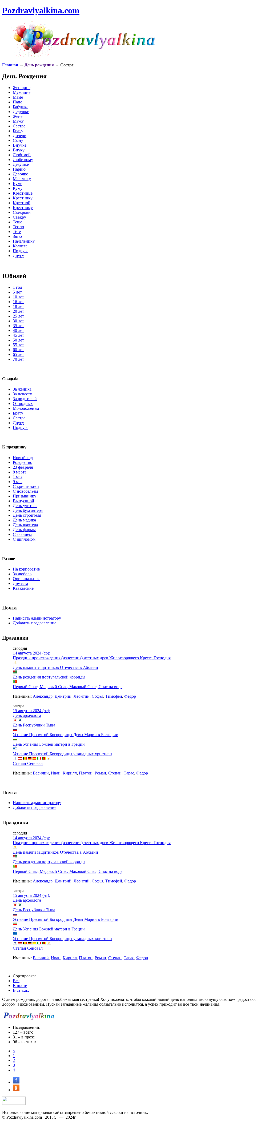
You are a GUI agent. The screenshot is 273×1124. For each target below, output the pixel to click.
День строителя (27, 515)
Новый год (23, 457)
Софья (97, 696)
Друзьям (20, 583)
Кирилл (70, 773)
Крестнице (23, 193)
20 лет (18, 311)
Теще (17, 222)
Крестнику (23, 198)
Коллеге (20, 246)
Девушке (21, 164)
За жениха (22, 389)
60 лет (18, 349)
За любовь (22, 574)
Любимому (23, 159)
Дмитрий (63, 696)
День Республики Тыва (34, 725)
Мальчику (22, 178)
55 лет (18, 345)
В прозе (20, 985)
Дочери (19, 135)
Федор (130, 696)
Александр (43, 696)
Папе (17, 102)
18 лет (18, 306)
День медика (24, 520)
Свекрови (22, 212)
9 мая (17, 481)
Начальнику (24, 241)
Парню (19, 169)
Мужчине (21, 92)
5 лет (17, 292)
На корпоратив (26, 569)
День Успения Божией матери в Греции (49, 744)
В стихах (21, 990)
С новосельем (25, 491)
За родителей (25, 398)
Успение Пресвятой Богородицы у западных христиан (62, 754)
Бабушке (20, 107)
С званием (22, 534)
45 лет (18, 335)
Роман (100, 773)
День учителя (25, 505)
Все (16, 980)
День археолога (27, 715)
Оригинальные (26, 578)
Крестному (23, 207)
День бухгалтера (28, 510)
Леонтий (82, 696)
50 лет (18, 340)
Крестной (21, 202)
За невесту (22, 394)
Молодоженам (26, 408)
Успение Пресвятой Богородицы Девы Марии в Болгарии (65, 734)
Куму (17, 188)
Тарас (129, 773)
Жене (17, 116)
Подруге (20, 250)
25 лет (18, 316)
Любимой (22, 154)
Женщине (21, 87)
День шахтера (25, 525)
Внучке (19, 145)
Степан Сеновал (28, 763)
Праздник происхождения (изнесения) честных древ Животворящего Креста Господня (92, 658)
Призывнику (24, 496)
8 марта (19, 472)
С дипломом (24, 539)
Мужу (18, 121)
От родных (23, 403)
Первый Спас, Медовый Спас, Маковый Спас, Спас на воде (67, 686)
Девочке (20, 174)
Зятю (17, 236)
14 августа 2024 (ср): (31, 653)
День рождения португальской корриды (49, 677)
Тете (17, 231)
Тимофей (113, 696)
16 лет (18, 301)
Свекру (19, 217)
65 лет (18, 354)
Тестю (18, 226)
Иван (56, 773)
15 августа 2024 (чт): (31, 710)
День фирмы (24, 529)
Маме (18, 97)
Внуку (19, 150)
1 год (17, 287)
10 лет (18, 297)
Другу (18, 255)
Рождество (22, 462)
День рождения (39, 65)
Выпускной (23, 501)
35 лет (18, 325)
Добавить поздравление (34, 623)
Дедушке (21, 111)
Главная (10, 65)
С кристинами (26, 486)
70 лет (18, 359)
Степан (115, 773)
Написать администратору (37, 618)
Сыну (18, 140)
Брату (18, 131)
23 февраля (23, 467)
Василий (41, 773)
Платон (86, 773)
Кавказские (23, 588)
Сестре (19, 126)
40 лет (18, 330)
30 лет (18, 321)
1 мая (17, 477)
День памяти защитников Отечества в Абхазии (55, 667)
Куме (17, 183)
